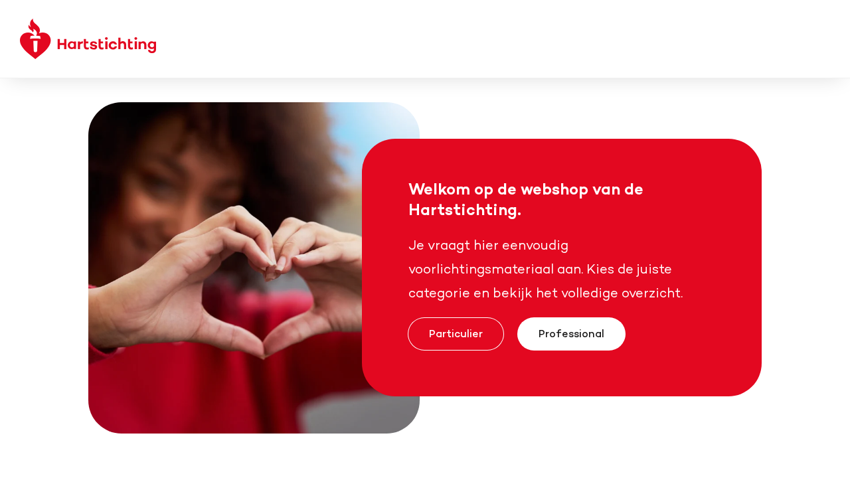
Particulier (456, 333)
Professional (571, 333)
